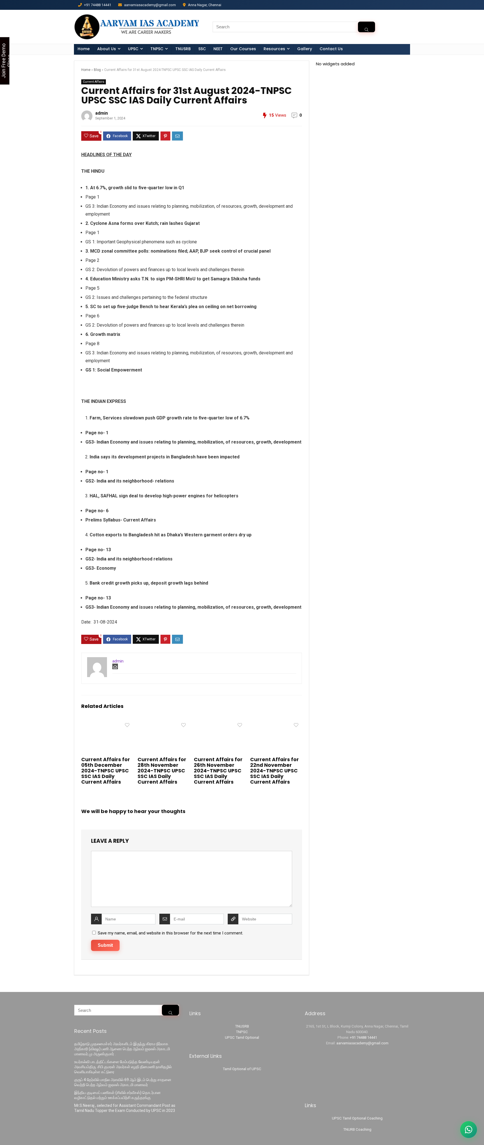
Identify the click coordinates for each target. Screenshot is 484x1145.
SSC (202, 49)
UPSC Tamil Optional (242, 1037)
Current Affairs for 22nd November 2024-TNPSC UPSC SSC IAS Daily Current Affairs (274, 770)
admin (101, 113)
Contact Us (331, 49)
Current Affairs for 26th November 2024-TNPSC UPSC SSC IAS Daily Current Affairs (218, 770)
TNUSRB (183, 49)
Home (84, 49)
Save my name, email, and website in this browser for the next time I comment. (170, 933)
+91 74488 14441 (363, 1037)
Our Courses (243, 49)
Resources (274, 49)
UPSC (133, 49)
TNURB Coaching (357, 1129)
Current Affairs (93, 82)
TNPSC (242, 1032)
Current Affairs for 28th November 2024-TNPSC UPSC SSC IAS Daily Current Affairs (162, 770)
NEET (218, 49)
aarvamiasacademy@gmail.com (362, 1043)
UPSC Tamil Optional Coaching (357, 1118)
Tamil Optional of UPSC (242, 1069)
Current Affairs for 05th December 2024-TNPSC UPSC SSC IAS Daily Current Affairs (105, 770)
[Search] (366, 27)
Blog (97, 70)
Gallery (304, 49)
